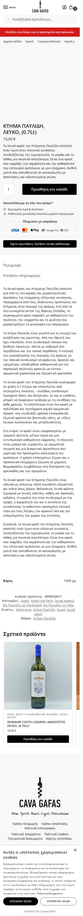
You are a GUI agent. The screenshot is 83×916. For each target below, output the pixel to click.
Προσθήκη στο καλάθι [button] (38, 739)
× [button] (75, 850)
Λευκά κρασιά (64, 601)
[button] (72, 7)
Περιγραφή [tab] (12, 265)
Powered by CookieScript (40, 911)
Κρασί (29, 41)
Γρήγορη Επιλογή (49, 41)
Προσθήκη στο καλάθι (49, 189)
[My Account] (64, 7)
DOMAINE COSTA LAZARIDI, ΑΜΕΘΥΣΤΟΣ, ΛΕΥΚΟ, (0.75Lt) (36, 724)
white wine (23, 610)
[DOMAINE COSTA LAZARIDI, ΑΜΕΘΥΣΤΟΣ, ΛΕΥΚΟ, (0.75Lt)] (38, 676)
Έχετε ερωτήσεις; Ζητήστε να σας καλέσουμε (40, 244)
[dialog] (40, 881)
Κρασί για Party (42, 601)
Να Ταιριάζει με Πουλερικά (22, 605)
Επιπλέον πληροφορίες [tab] (21, 275)
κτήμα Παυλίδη (44, 610)
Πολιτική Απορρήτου (50, 893)
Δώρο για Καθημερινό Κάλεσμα (37, 714)
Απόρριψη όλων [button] (58, 901)
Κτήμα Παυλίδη (44, 618)
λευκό (61, 610)
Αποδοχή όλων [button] (20, 901)
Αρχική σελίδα (12, 41)
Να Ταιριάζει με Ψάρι (58, 605)
